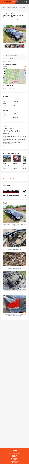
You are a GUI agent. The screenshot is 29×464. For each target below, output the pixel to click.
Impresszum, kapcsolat (14, 453)
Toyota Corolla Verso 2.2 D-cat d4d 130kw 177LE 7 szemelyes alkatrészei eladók (17, 168)
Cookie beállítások (14, 458)
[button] (27, 2)
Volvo (9, 6)
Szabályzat (14, 455)
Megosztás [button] (23, 23)
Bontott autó (3, 6)
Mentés (17, 23)
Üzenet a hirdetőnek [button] (9, 58)
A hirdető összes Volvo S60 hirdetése (11, 178)
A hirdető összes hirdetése (8, 175)
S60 (13, 6)
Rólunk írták (14, 459)
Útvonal (25, 66)
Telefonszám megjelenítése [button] (11, 55)
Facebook (14, 462)
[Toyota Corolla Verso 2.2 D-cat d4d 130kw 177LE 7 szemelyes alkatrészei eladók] (17, 158)
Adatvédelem (14, 456)
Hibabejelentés (14, 461)
